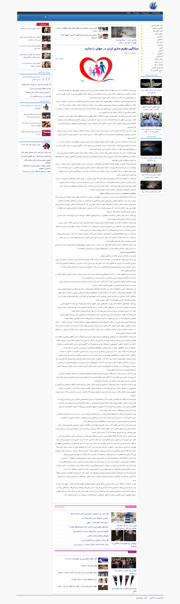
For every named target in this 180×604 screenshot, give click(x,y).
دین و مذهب (158, 62)
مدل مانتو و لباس (157, 25)
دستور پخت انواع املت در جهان (97, 522)
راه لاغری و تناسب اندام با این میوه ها (38, 92)
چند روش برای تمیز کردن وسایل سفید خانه (36, 152)
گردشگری (159, 56)
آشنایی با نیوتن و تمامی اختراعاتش (30, 28)
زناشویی (160, 39)
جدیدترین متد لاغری (156, 598)
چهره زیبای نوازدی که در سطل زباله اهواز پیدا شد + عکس (77, 586)
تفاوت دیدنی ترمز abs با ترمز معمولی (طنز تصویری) (151, 176)
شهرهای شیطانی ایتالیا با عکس (97, 535)
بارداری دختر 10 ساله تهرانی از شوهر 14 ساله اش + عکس (126, 41)
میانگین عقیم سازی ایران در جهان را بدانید (111, 48)
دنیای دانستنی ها (157, 70)
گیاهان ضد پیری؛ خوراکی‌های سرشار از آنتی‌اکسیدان (90, 531)
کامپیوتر (160, 53)
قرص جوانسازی (141, 598)
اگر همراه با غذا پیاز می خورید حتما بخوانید (36, 84)
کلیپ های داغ (158, 31)
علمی (161, 48)
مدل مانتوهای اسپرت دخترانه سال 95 (84, 579)
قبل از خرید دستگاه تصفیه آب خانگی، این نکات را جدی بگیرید (126, 527)
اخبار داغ (160, 42)
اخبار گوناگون (127, 53)
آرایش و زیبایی (158, 28)
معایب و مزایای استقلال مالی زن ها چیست (36, 171)
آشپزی (160, 50)
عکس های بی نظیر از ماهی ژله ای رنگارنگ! (151, 159)
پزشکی (160, 45)
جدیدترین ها (145, 13)
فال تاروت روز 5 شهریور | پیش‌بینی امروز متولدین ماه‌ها (89, 513)
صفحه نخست (156, 13)
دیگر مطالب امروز (59, 507)
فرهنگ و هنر (158, 65)
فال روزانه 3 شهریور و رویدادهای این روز (94, 540)
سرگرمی (160, 36)
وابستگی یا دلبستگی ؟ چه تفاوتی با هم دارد (36, 156)
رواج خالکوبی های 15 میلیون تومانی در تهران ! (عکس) (151, 108)
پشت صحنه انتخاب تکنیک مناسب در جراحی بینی (91, 544)
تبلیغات (128, 13)
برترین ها (136, 13)
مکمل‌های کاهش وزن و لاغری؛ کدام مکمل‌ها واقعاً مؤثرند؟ (88, 527)
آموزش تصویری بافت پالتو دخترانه (31, 145)
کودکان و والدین (157, 67)
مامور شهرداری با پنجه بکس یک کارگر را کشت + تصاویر (77, 572)
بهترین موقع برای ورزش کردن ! (40, 88)
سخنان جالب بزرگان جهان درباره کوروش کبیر (151, 91)
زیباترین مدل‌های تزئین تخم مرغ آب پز (95, 518)
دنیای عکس (159, 33)
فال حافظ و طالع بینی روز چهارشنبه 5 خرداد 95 (81, 559)
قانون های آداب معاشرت (89, 565)
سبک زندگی (159, 59)
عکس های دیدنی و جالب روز (151, 192)
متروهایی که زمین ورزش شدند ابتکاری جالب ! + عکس (151, 130)
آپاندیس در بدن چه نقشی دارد (40, 96)
